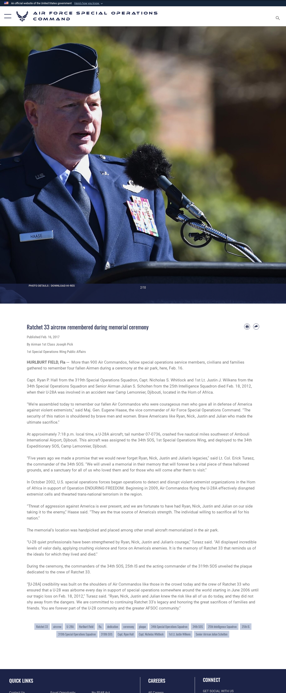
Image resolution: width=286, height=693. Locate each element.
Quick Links (21, 680)
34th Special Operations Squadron (169, 626)
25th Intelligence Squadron (222, 626)
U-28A (70, 626)
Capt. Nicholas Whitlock (151, 634)
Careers (156, 680)
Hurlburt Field (86, 626)
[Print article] (247, 327)
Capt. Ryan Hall (126, 634)
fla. (100, 626)
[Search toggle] (278, 16)
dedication (112, 626)
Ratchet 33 (42, 626)
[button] (89, 3)
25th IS (246, 626)
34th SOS (198, 626)
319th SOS (106, 634)
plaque (142, 626)
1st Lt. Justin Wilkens (180, 634)
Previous (14, 165)
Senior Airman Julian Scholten (211, 634)
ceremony (128, 626)
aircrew (57, 626)
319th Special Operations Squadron (77, 634)
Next (271, 165)
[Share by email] (256, 327)
